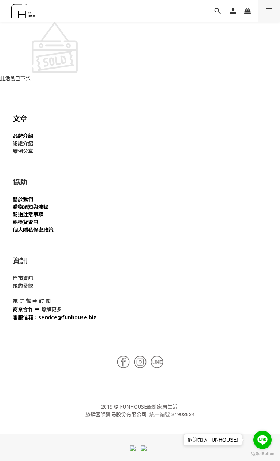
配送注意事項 (28, 214)
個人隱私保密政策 (33, 229)
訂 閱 (45, 300)
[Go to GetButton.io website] (262, 454)
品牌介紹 (23, 135)
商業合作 (23, 309)
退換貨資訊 (25, 222)
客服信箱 (23, 317)
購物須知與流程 (30, 206)
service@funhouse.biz (67, 317)
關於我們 (23, 199)
